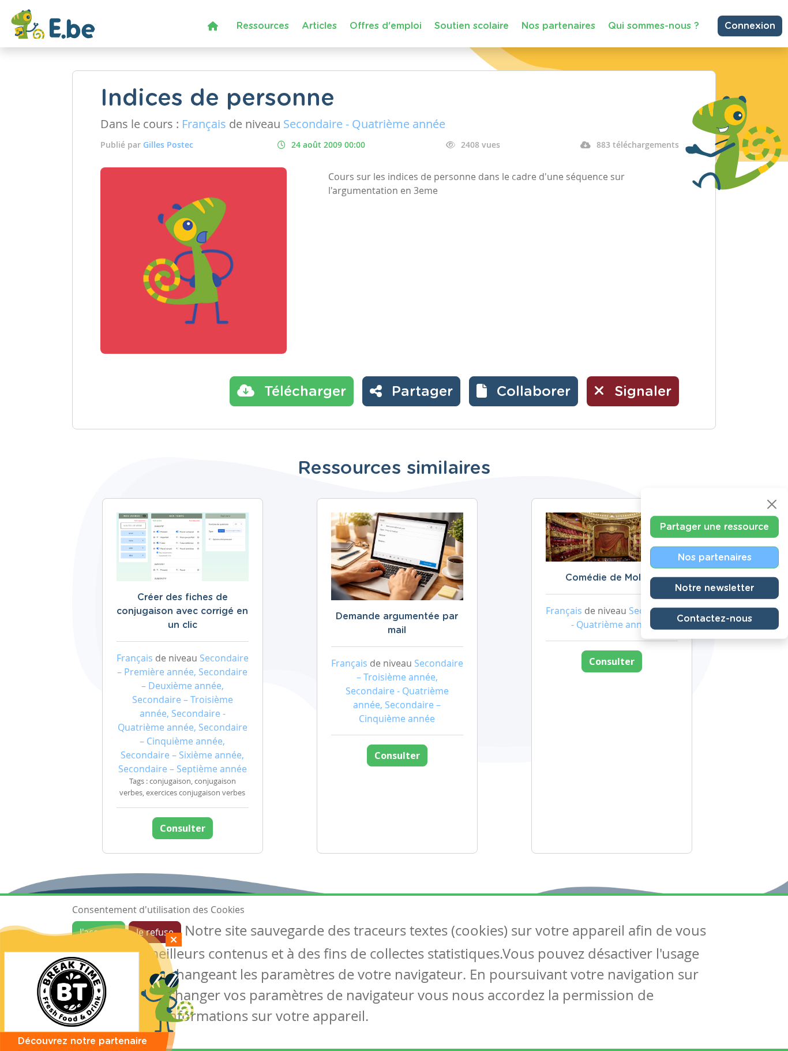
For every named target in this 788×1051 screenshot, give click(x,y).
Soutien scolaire (471, 26)
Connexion (750, 26)
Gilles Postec (168, 144)
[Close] (772, 504)
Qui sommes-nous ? (653, 26)
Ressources (263, 26)
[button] (523, 391)
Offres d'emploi (386, 26)
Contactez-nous (714, 618)
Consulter (182, 828)
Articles (319, 26)
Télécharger (303, 392)
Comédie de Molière (611, 577)
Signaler (640, 392)
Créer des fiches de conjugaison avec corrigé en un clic (182, 611)
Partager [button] (420, 392)
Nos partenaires (558, 26)
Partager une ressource (714, 526)
